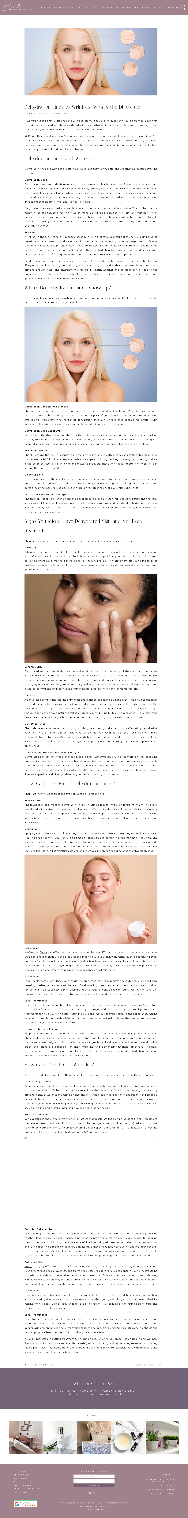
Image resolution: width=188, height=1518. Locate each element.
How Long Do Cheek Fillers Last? (39, 1365)
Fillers (106, 1275)
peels (36, 981)
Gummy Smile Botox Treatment (149, 1365)
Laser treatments (34, 1005)
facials (43, 952)
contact (118, 1339)
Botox (28, 1266)
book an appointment (52, 1343)
